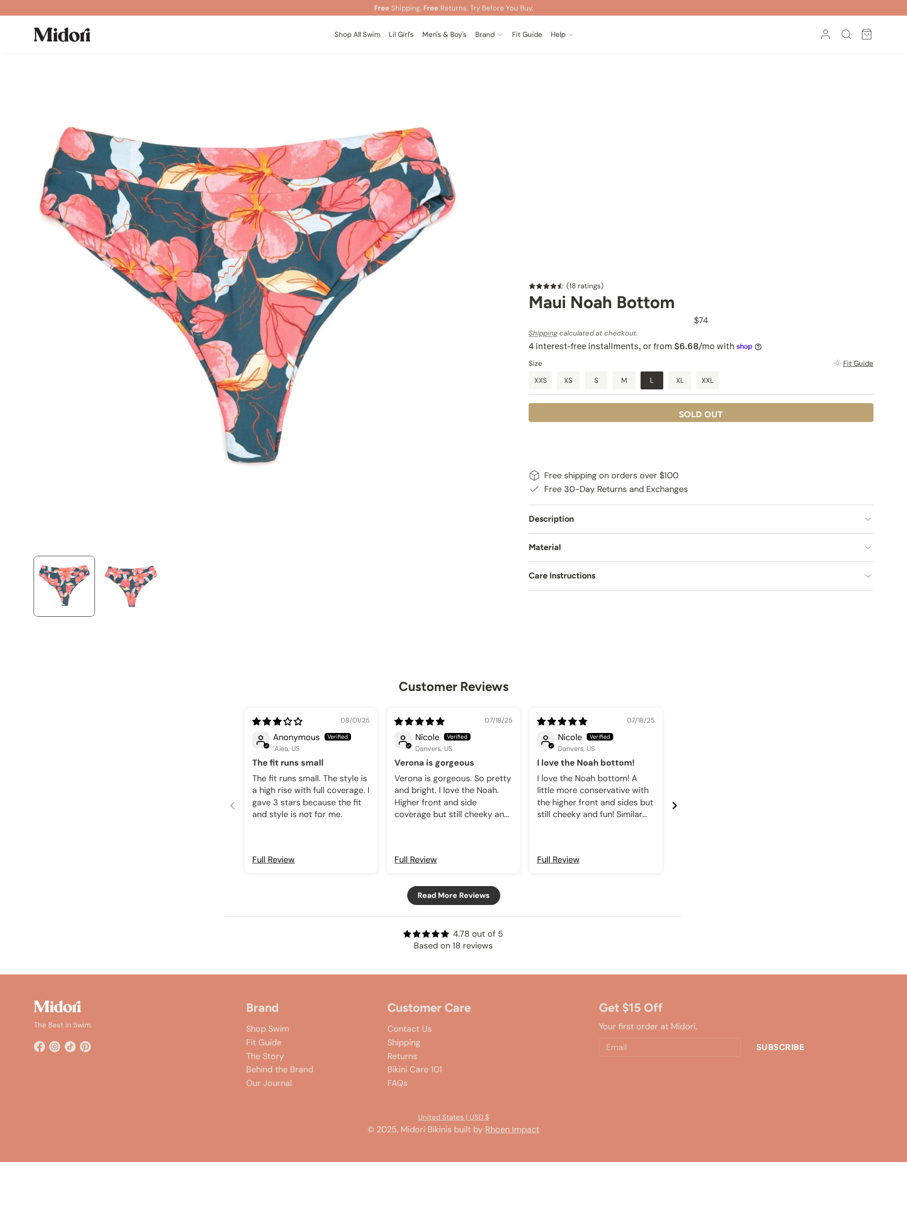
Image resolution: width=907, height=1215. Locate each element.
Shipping (543, 333)
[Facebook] (39, 1046)
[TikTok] (70, 1046)
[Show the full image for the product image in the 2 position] (131, 586)
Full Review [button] (273, 859)
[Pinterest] (85, 1046)
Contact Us (409, 1028)
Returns (402, 1056)
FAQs (397, 1083)
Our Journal (269, 1083)
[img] (277, 721)
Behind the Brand (279, 1069)
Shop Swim (267, 1028)
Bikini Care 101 (414, 1069)
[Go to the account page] (825, 34)
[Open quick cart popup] (866, 34)
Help (558, 34)
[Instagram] (54, 1046)
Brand (485, 34)
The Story (265, 1056)
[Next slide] (674, 805)
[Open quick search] (846, 34)
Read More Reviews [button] (454, 895)
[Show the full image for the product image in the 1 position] (64, 586)
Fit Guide (264, 1042)
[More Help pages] (571, 34)
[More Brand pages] (500, 34)
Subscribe (780, 1047)
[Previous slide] (232, 805)
